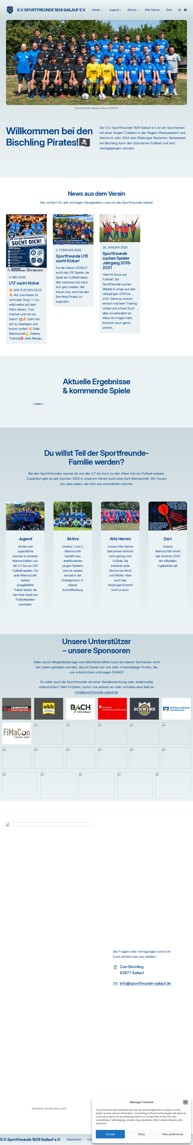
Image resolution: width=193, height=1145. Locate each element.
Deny (141, 1134)
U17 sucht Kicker (24, 283)
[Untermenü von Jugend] (121, 10)
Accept (110, 1134)
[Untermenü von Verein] (102, 10)
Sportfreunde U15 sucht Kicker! (72, 258)
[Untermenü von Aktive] (138, 10)
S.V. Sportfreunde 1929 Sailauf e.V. (51, 10)
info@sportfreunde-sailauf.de (96, 692)
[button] (185, 1102)
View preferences (172, 1134)
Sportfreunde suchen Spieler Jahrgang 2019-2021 (117, 260)
